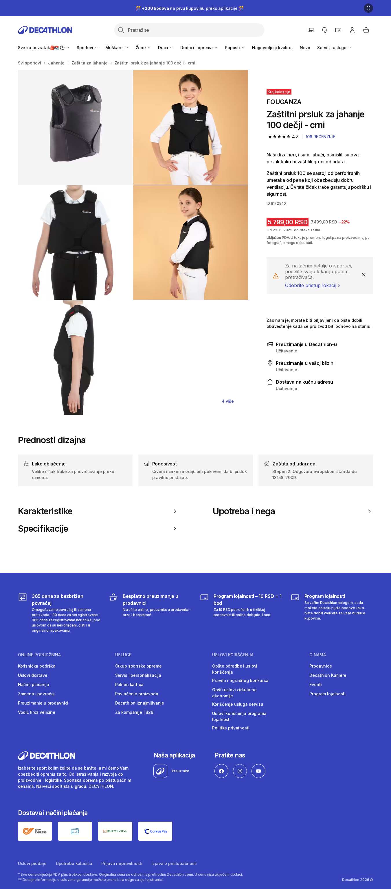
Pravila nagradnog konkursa (240, 680)
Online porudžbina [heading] (39, 655)
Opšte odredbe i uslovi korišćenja (234, 668)
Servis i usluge (332, 47)
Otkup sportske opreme (138, 665)
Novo (305, 47)
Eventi (315, 684)
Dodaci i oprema (197, 47)
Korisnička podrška (37, 665)
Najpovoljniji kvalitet (272, 47)
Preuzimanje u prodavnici (43, 703)
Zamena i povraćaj (36, 693)
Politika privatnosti (230, 727)
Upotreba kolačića (74, 863)
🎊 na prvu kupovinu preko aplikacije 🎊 (189, 8)
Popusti (233, 47)
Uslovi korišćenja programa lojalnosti (239, 716)
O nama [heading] (317, 655)
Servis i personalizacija (138, 675)
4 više (228, 401)
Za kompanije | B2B (134, 712)
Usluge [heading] (123, 655)
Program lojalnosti (327, 693)
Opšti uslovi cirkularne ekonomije (234, 692)
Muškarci (115, 47)
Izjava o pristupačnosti (174, 863)
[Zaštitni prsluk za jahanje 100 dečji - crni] (75, 127)
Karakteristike (45, 511)
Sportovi (85, 47)
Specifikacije (43, 528)
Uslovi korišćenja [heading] (233, 655)
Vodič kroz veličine (36, 712)
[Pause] (368, 8)
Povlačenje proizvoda (136, 693)
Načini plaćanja (33, 684)
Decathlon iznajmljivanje (139, 703)
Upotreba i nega (244, 511)
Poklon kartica (129, 684)
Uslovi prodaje (32, 863)
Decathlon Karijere (327, 675)
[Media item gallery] (133, 242)
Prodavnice (320, 665)
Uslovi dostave (32, 675)
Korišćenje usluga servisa (237, 704)
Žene (141, 47)
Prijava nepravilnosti (121, 863)
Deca (163, 47)
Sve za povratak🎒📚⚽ (42, 47)
